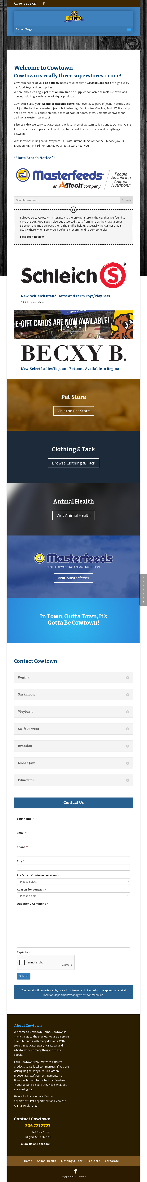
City (20, 861)
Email (22, 833)
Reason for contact (31, 889)
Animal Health (46, 1161)
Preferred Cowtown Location (38, 875)
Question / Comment (32, 903)
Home (28, 1161)
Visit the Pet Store (73, 410)
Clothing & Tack (71, 1161)
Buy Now (73, 326)
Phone (22, 847)
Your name (25, 818)
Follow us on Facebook (35, 1144)
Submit (23, 976)
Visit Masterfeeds (73, 577)
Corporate (112, 1161)
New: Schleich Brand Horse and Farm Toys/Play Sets (65, 296)
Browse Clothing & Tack (73, 463)
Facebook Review (32, 236)
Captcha (24, 952)
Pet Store (93, 1161)
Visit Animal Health (73, 515)
